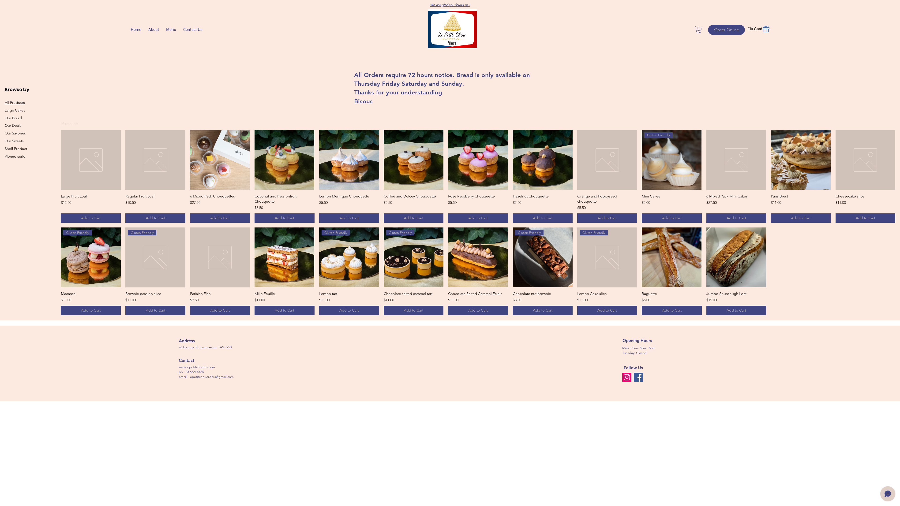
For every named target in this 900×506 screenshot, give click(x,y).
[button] (699, 29)
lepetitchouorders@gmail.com (211, 377)
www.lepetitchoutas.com (197, 367)
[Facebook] (638, 377)
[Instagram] (626, 377)
